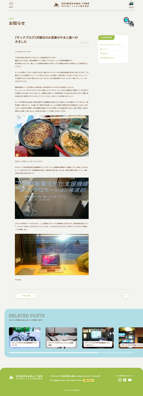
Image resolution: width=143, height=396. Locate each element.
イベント (105, 49)
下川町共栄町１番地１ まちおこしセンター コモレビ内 (80, 376)
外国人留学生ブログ (108, 58)
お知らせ (105, 53)
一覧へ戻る (26, 295)
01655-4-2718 (59, 380)
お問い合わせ (88, 380)
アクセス (131, 7)
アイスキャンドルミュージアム (112, 45)
